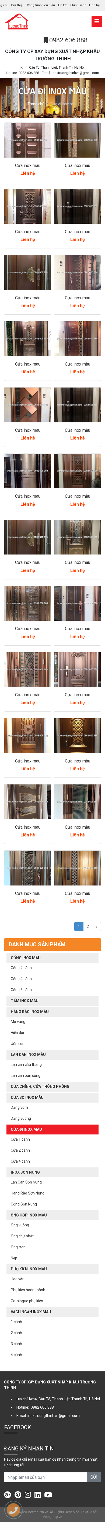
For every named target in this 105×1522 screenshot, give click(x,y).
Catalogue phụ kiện (27, 1301)
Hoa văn (17, 1279)
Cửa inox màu (27, 165)
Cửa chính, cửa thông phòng (40, 1086)
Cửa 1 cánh (20, 1139)
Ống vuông (20, 1225)
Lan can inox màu (28, 1054)
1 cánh (16, 1322)
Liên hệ (94, 5)
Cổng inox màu (26, 958)
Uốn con (17, 1043)
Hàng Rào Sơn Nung (27, 1193)
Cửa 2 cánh (20, 1150)
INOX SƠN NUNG (25, 1172)
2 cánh (16, 1333)
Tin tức (63, 5)
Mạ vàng (18, 1021)
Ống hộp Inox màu (29, 1215)
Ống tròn (18, 1247)
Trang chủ (35, 104)
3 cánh (16, 1344)
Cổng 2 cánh (21, 968)
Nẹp (14, 1258)
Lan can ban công (25, 1075)
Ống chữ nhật (22, 1236)
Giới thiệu (17, 5)
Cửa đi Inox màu (26, 1129)
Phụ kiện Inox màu (29, 1269)
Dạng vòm (19, 1107)
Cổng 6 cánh (21, 990)
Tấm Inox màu (24, 1001)
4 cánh (16, 1355)
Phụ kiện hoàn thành (28, 1290)
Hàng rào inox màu (30, 1012)
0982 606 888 (68, 40)
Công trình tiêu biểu (41, 5)
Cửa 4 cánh (20, 1161)
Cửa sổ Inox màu (27, 1097)
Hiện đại (17, 1032)
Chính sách (78, 5)
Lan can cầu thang (26, 1064)
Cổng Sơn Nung (24, 1204)
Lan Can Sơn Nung (26, 1182)
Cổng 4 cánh (21, 979)
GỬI (93, 1477)
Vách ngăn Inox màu (31, 1312)
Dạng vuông (21, 1118)
